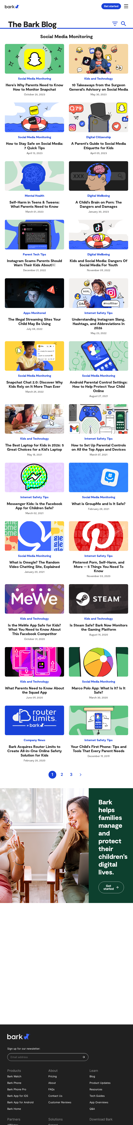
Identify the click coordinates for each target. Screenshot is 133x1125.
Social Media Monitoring (34, 78)
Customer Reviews (59, 1102)
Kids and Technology (98, 78)
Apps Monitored (34, 313)
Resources (96, 1089)
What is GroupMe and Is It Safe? (99, 503)
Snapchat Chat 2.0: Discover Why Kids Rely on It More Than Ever (34, 384)
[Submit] (84, 1057)
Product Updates (100, 1082)
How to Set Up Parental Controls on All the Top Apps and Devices (98, 447)
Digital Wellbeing (98, 195)
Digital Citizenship (98, 137)
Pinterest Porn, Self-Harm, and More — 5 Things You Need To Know (98, 566)
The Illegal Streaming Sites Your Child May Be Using (34, 321)
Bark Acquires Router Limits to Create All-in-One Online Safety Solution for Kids (34, 750)
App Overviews (99, 1102)
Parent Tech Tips (34, 254)
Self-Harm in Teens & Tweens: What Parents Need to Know (34, 204)
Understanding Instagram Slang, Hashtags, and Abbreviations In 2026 (98, 323)
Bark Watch (14, 1076)
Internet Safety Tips (99, 313)
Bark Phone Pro (16, 1089)
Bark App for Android (20, 1102)
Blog (92, 1076)
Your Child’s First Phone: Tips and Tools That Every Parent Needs (98, 748)
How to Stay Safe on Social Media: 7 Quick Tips (34, 145)
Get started (111, 6)
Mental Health (34, 195)
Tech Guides (97, 1095)
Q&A (92, 1108)
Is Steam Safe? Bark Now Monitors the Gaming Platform (98, 627)
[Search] (123, 23)
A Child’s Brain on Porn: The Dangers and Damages (98, 204)
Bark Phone (14, 1082)
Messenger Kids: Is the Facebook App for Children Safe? (34, 505)
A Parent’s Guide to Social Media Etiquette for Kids (98, 145)
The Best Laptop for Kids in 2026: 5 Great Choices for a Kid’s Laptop (34, 447)
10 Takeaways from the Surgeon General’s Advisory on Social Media (98, 87)
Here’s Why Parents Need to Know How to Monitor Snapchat (34, 87)
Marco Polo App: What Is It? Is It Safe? (98, 690)
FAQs (51, 1089)
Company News (34, 740)
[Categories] (114, 23)
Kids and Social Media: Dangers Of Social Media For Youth (98, 263)
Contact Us (55, 1095)
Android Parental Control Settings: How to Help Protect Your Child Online (98, 386)
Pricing (52, 1076)
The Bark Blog (33, 24)
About (52, 1082)
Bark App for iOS (17, 1095)
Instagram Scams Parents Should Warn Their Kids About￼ (34, 263)
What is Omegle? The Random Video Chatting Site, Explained (34, 564)
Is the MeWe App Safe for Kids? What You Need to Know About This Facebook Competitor (34, 629)
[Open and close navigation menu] (125, 6)
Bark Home (14, 1108)
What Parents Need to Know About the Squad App (34, 690)
